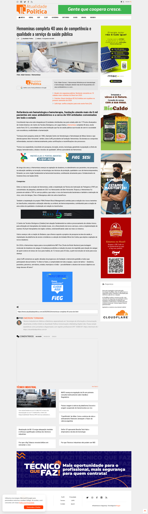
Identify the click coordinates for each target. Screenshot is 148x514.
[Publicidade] (57, 214)
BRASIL (83, 17)
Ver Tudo (94, 386)
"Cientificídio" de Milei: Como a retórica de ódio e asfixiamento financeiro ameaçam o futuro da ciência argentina (78, 418)
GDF (38, 17)
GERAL (31, 17)
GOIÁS (75, 17)
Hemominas (72, 125)
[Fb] (28, 2)
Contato (62, 504)
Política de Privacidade (26, 502)
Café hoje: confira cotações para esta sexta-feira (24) (73, 104)
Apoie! (73, 504)
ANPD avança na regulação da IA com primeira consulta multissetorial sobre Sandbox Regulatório (77, 395)
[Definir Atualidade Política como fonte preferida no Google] (33, 82)
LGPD (72, 500)
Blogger (118, 505)
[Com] (106, 497)
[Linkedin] (21, 2)
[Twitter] (25, 2)
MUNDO (93, 17)
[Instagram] (17, 2)
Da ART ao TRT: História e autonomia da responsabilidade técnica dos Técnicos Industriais (35, 399)
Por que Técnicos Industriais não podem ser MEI (78, 443)
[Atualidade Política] (32, 12)
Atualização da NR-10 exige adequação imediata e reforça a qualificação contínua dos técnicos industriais (36, 432)
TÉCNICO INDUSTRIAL (26, 387)
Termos (62, 500)
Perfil (62, 497)
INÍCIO (22, 17)
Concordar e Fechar (33, 507)
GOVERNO (55, 17)
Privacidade (72, 497)
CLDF (46, 17)
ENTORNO (65, 17)
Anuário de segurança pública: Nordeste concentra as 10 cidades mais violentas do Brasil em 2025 (73, 94)
